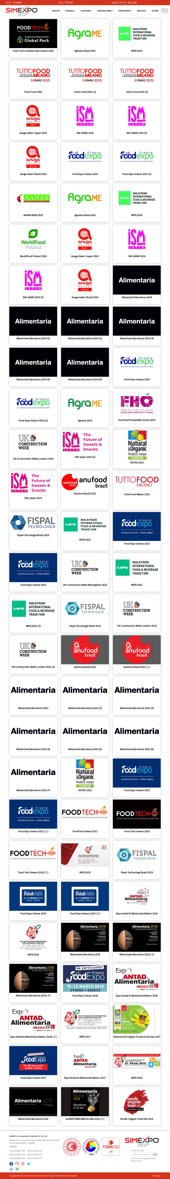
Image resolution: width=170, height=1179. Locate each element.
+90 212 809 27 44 (17, 1158)
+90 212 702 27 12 (34, 1154)
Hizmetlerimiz (124, 11)
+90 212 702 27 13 (34, 1158)
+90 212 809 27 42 (17, 1150)
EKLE (155, 1154)
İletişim (155, 11)
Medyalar (141, 11)
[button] (164, 10)
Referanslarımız (104, 11)
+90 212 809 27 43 (17, 1154)
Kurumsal (69, 11)
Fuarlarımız (86, 11)
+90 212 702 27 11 (34, 1150)
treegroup (156, 1175)
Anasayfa (56, 11)
